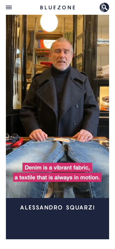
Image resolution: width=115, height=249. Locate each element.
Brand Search (104, 7)
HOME (57, 7)
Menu (9, 7)
